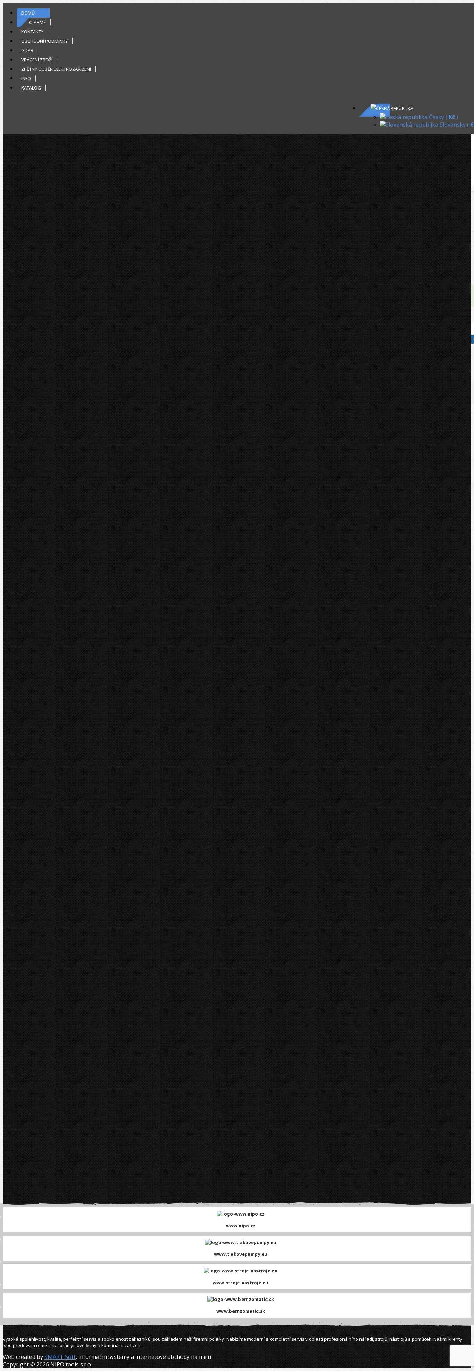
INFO (26, 78)
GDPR (27, 50)
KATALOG (31, 88)
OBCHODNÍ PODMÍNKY (44, 41)
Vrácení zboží (36, 60)
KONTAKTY (32, 31)
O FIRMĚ (37, 22)
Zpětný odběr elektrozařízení (56, 69)
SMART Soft (60, 1357)
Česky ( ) (443, 117)
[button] (392, 108)
